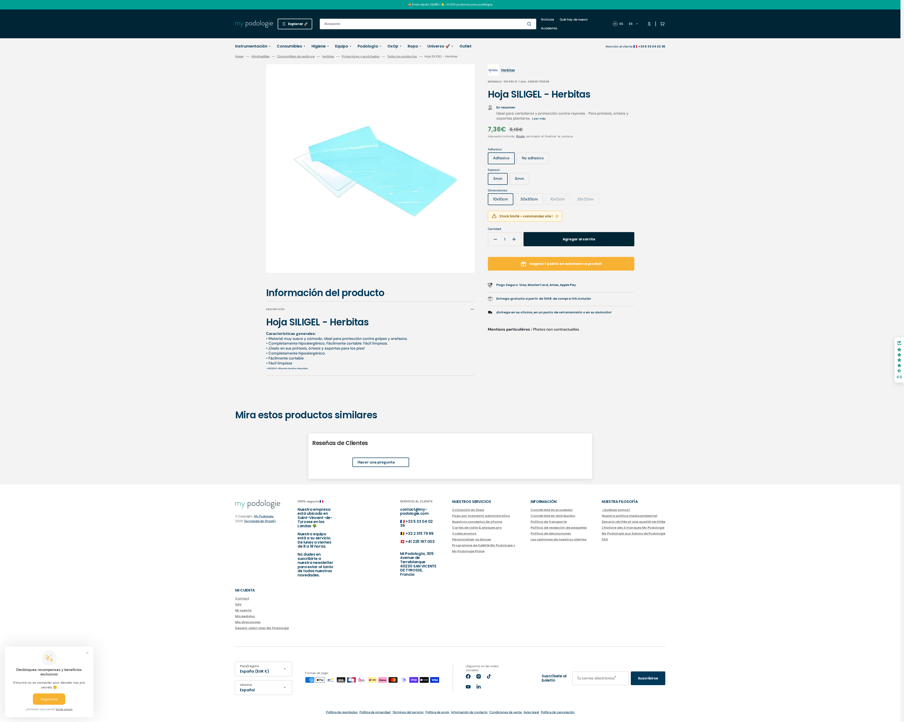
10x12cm (560, 201)
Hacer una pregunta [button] (376, 462)
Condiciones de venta (505, 712)
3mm (500, 180)
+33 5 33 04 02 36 (416, 523)
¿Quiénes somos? (616, 510)
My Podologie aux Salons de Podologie (633, 533)
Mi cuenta (243, 610)
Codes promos (464, 533)
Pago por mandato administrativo (481, 516)
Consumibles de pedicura (296, 56)
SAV (238, 604)
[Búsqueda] (530, 24)
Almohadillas (260, 56)
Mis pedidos (245, 616)
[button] (661, 24)
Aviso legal (531, 712)
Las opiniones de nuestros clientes (558, 539)
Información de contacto (469, 712)
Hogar (239, 56)
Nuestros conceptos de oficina (477, 521)
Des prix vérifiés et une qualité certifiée (633, 521)
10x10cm (503, 201)
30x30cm (531, 201)
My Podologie (263, 516)
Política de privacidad (374, 712)
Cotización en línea (468, 510)
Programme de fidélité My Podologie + (483, 545)
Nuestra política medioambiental (629, 516)
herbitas (328, 56)
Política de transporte (549, 521)
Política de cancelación (558, 712)
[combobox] (428, 24)
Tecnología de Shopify (260, 521)
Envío (520, 136)
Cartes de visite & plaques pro (477, 527)
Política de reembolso (342, 712)
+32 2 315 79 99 (419, 533)
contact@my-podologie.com (414, 511)
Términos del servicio (408, 712)
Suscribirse (648, 678)
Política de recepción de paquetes (559, 527)
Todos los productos (402, 56)
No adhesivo (535, 160)
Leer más (539, 119)
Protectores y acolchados (361, 56)
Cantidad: (495, 229)
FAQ (605, 539)
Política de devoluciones (551, 533)
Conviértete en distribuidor (553, 516)
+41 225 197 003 (420, 541)
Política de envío (437, 712)
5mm (522, 180)
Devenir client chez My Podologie (262, 628)
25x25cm (588, 201)
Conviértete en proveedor (552, 510)
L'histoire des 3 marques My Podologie (633, 527)
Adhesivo (504, 160)
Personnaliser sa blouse (471, 539)
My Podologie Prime (468, 551)
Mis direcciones (247, 622)
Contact (242, 599)
